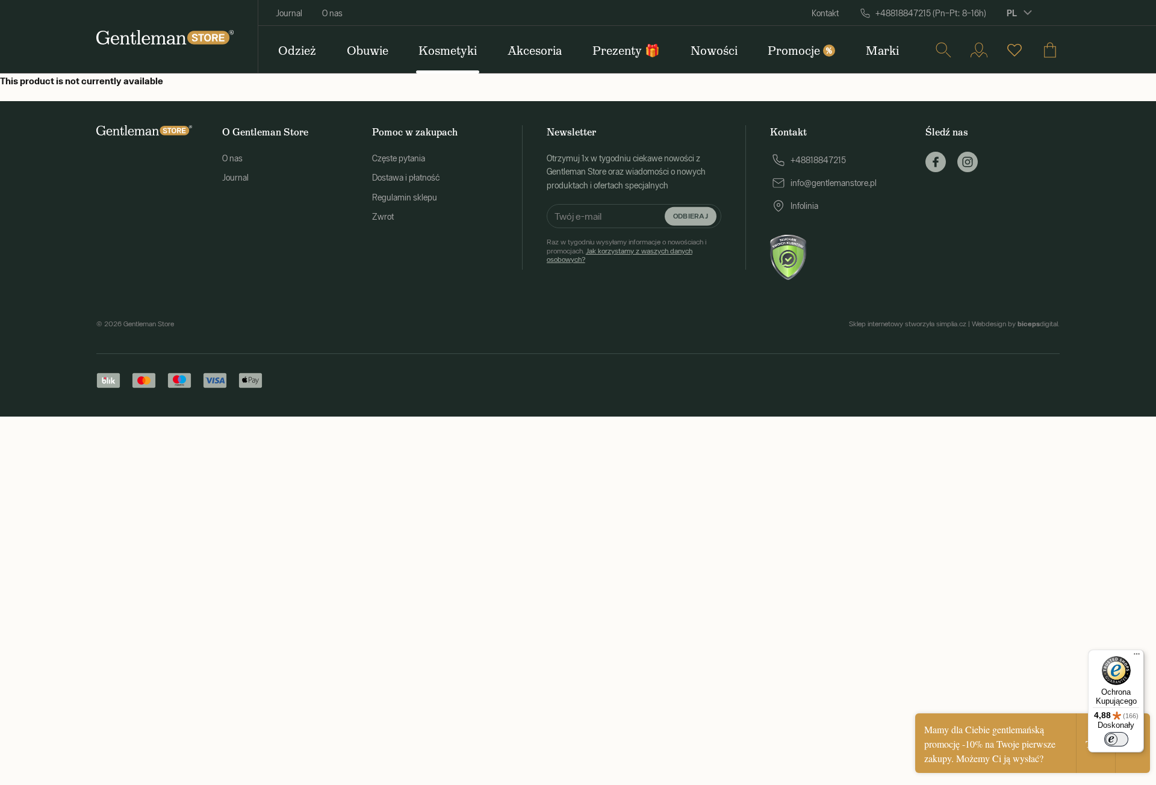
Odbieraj (690, 215)
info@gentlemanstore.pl (834, 183)
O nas (332, 13)
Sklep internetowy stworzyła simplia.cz (907, 324)
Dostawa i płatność (406, 177)
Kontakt (825, 13)
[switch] (1116, 739)
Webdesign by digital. (1016, 324)
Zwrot (383, 217)
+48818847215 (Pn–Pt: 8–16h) (930, 13)
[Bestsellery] (1014, 50)
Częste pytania (398, 158)
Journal (289, 13)
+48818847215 (818, 160)
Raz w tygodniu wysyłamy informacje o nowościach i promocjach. (626, 251)
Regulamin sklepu (404, 197)
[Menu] (1137, 657)
